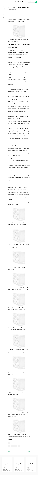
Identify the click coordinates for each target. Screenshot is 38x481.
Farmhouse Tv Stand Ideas (6, 464)
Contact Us (24, 3)
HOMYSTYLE (19, 1)
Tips (8, 442)
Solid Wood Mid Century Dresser (18, 464)
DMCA (15, 3)
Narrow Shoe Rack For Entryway (31, 464)
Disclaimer (19, 3)
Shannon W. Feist (5, 469)
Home (13, 3)
